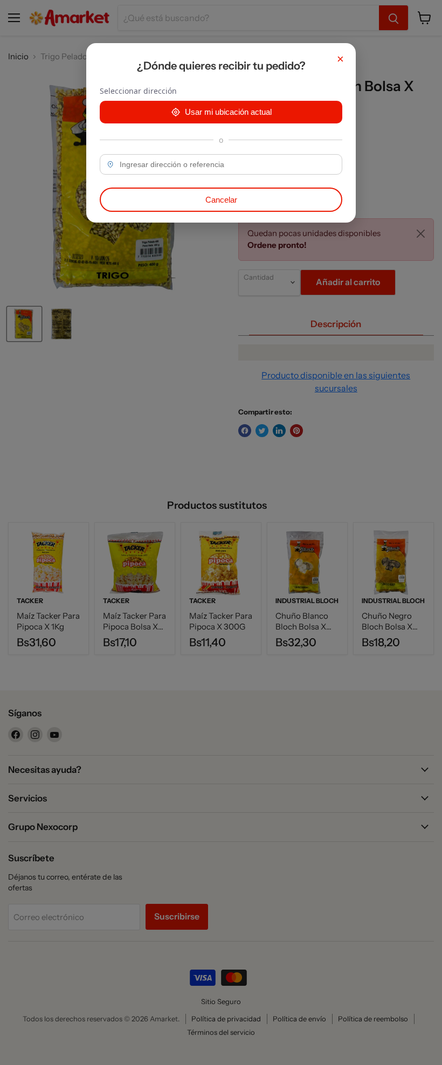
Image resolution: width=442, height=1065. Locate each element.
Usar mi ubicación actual (228, 111)
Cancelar (221, 199)
